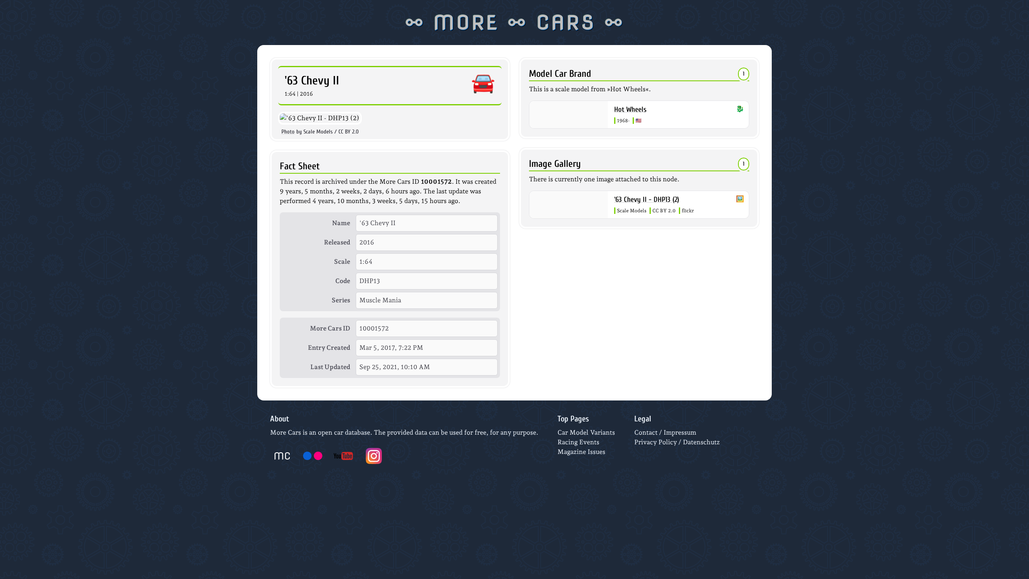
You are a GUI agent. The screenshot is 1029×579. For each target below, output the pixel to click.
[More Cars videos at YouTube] (343, 456)
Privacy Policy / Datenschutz (677, 442)
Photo (288, 131)
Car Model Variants (586, 432)
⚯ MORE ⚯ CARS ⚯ (514, 22)
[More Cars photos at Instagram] (374, 456)
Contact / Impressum (665, 432)
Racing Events (578, 442)
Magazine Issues (581, 452)
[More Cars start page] (282, 456)
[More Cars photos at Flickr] (313, 456)
